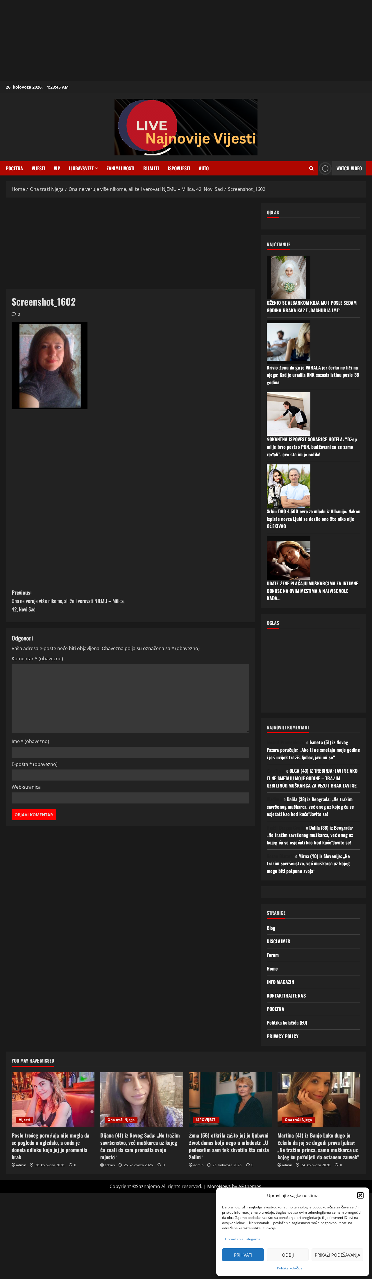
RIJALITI (151, 168)
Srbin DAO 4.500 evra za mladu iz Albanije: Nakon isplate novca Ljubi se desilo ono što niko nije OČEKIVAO (313, 519)
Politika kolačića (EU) (287, 1022)
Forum (273, 954)
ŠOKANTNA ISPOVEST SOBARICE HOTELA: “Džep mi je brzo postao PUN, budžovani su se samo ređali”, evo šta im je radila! (312, 447)
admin (21, 1165)
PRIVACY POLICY (282, 1036)
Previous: (68, 601)
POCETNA (14, 168)
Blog (271, 927)
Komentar (37, 658)
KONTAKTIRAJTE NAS (286, 995)
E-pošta (35, 764)
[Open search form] (311, 168)
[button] (360, 1195)
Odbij (288, 1255)
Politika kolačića (290, 1268)
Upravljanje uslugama (242, 1239)
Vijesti (38, 168)
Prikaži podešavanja (337, 1255)
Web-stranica (26, 787)
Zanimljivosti (121, 168)
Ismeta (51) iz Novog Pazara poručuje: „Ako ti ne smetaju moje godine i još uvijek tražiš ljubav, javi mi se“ (313, 749)
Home (272, 968)
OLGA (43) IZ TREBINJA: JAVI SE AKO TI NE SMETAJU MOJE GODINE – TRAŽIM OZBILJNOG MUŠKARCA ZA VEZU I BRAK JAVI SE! (312, 778)
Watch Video (349, 168)
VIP (57, 168)
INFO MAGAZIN (280, 981)
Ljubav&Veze (81, 168)
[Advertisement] (174, 40)
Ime (30, 741)
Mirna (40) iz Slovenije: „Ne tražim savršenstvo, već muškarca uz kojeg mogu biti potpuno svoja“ (308, 863)
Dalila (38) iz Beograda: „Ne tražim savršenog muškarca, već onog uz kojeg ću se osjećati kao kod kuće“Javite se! (310, 806)
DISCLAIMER (278, 941)
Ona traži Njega (121, 1119)
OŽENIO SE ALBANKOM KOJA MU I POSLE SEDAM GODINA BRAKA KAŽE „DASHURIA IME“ (312, 306)
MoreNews (219, 1186)
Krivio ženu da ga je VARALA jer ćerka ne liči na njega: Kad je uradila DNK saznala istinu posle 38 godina (313, 375)
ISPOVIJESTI (179, 168)
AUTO (204, 168)
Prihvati (243, 1255)
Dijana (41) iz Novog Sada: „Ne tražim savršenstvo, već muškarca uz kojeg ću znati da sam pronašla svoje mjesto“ (140, 1146)
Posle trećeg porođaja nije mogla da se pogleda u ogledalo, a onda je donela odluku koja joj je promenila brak (50, 1146)
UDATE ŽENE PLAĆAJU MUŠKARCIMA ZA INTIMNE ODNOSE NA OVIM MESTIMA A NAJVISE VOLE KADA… (312, 591)
